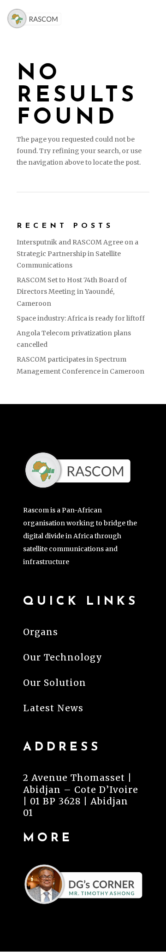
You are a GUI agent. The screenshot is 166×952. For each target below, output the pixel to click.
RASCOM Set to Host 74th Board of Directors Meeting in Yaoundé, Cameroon (72, 291)
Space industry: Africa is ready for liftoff (81, 318)
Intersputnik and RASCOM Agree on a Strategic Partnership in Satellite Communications (77, 253)
